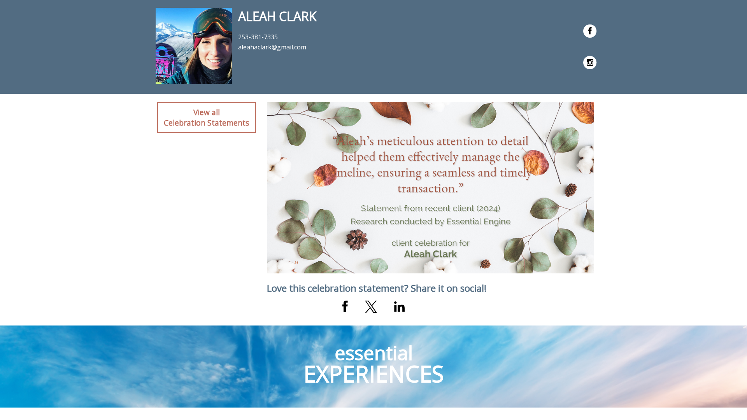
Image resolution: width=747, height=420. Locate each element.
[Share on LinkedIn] (399, 307)
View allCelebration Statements (206, 117)
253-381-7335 (258, 37)
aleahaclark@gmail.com (272, 47)
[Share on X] (371, 307)
